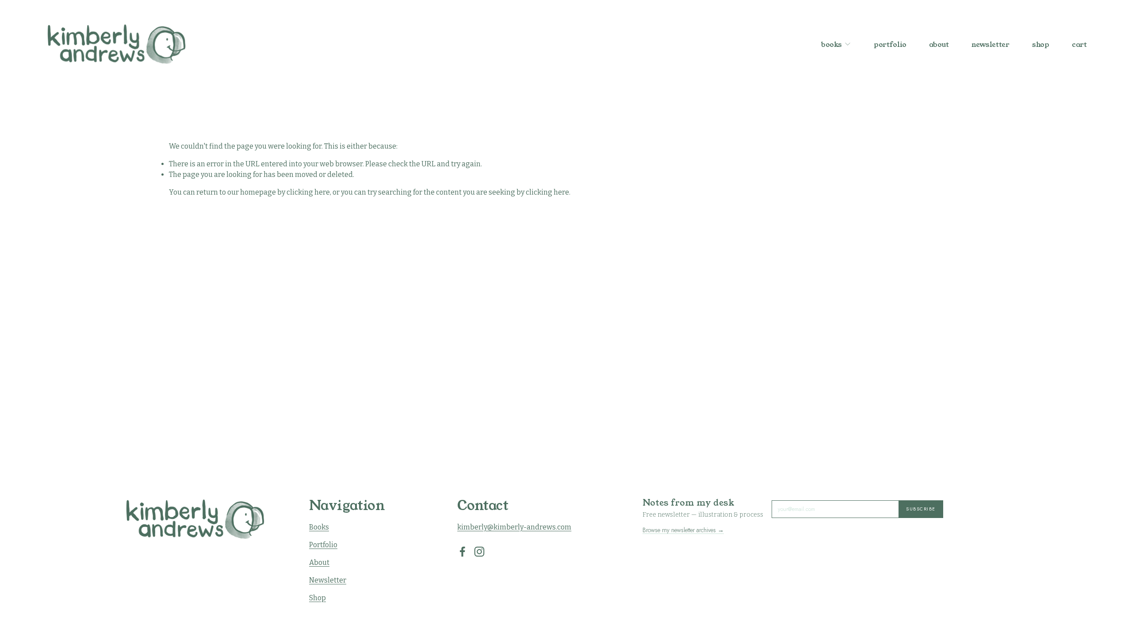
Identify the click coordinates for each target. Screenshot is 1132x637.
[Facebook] (462, 551)
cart (1079, 44)
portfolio (890, 44)
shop (1040, 44)
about (938, 44)
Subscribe (921, 509)
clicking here (308, 192)
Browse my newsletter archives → (683, 530)
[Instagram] (479, 551)
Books (319, 527)
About (319, 562)
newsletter (990, 44)
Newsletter (327, 580)
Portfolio (323, 545)
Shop (317, 598)
